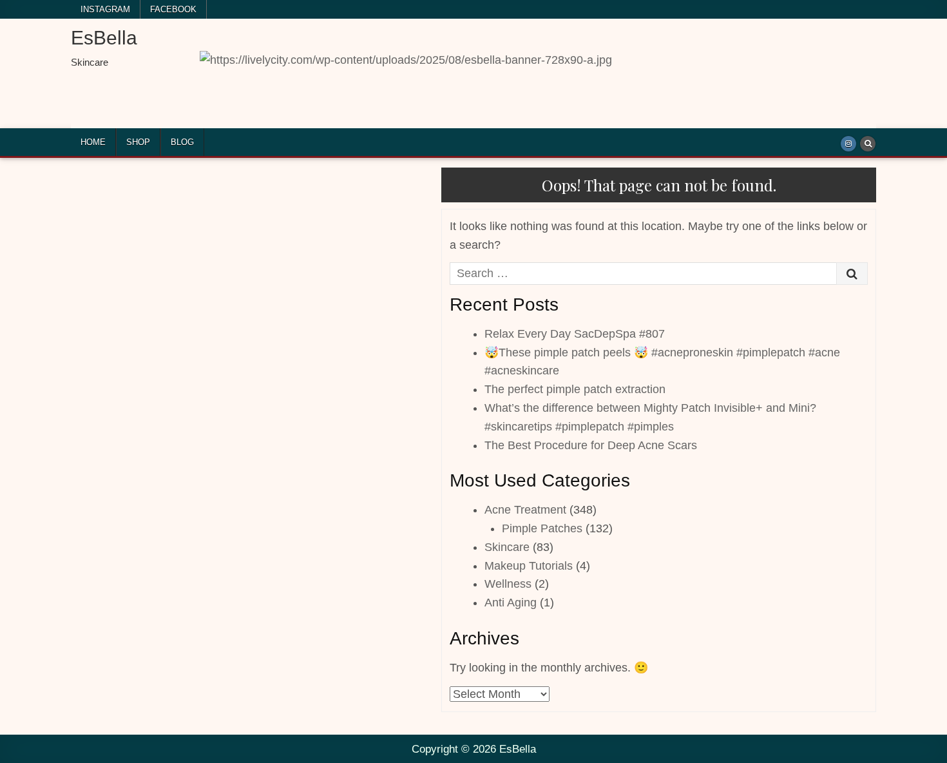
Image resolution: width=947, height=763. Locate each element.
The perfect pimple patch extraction (574, 389)
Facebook (173, 9)
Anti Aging (510, 602)
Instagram (105, 9)
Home (93, 142)
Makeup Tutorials (528, 565)
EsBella (104, 37)
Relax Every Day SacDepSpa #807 (574, 333)
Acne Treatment (525, 509)
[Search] (867, 143)
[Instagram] (848, 143)
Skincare (507, 547)
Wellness (507, 583)
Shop (138, 142)
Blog (182, 142)
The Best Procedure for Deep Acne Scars (590, 445)
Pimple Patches (542, 528)
